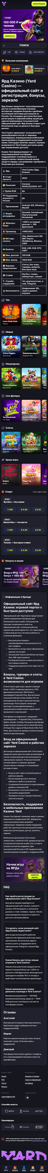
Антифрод (29, 1083)
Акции (3, 1076)
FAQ (2, 1080)
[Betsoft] (39, 1127)
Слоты (3, 1083)
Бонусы (4, 1087)
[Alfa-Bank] (24, 1111)
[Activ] (9, 1111)
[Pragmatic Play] (9, 1127)
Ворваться (10, 36)
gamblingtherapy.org (39, 1140)
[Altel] (39, 1111)
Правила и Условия (32, 1076)
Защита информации (33, 1080)
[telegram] (27, 1098)
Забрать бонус (35, 876)
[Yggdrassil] (24, 1127)
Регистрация (39, 4)
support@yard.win (8, 1097)
